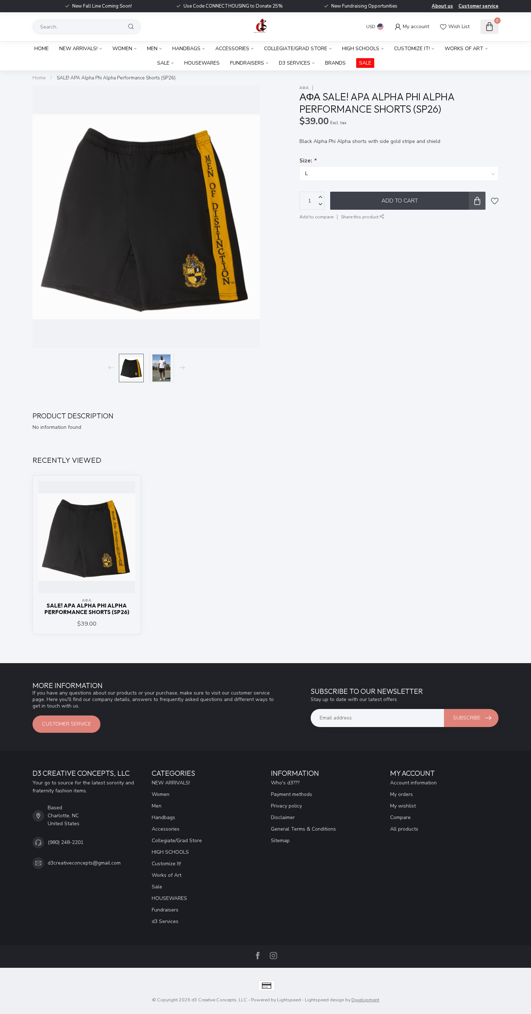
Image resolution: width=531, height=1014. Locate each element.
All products (404, 829)
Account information (413, 782)
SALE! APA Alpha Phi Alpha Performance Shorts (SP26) (116, 78)
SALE (365, 63)
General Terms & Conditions (303, 829)
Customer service (478, 6)
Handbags (186, 48)
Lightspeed (289, 1000)
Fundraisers (247, 63)
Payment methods (291, 794)
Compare (400, 817)
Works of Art (464, 48)
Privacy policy (286, 805)
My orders (401, 794)
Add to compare (316, 217)
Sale (163, 63)
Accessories (232, 48)
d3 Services (294, 63)
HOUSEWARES (202, 63)
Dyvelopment (365, 1000)
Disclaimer (283, 817)
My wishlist (403, 805)
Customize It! (412, 48)
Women (122, 48)
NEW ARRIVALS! (78, 48)
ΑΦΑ (304, 88)
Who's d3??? (285, 782)
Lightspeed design (324, 1000)
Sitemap (280, 840)
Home (41, 48)
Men (152, 48)
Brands (335, 63)
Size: (307, 160)
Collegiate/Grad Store (295, 48)
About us (442, 6)
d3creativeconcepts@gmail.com (84, 862)
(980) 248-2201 (65, 842)
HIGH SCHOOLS (360, 48)
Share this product (360, 217)
